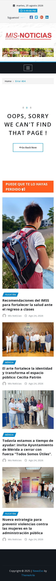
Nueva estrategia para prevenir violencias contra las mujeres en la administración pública (25, 526)
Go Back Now (29, 147)
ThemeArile (28, 575)
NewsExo (38, 571)
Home (8, 81)
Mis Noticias (15, 315)
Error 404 (20, 81)
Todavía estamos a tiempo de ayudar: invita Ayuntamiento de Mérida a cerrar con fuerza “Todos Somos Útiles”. (27, 447)
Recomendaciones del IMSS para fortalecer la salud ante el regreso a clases (27, 304)
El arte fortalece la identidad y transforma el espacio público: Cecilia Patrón (27, 372)
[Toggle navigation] (28, 68)
